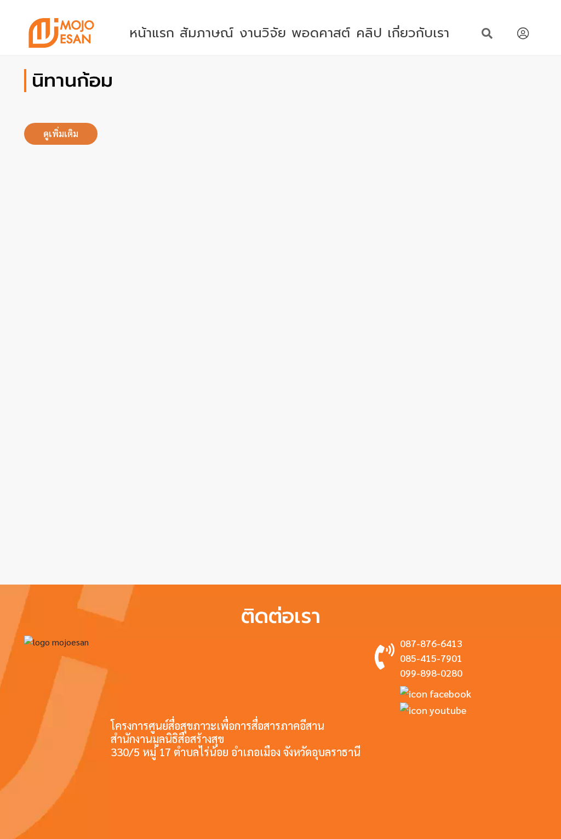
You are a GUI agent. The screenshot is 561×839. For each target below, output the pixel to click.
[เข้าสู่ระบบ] (523, 33)
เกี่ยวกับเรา (418, 33)
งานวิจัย (262, 33)
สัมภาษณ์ (206, 33)
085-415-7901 (431, 657)
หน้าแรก (151, 33)
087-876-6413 (431, 643)
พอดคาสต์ (320, 33)
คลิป (369, 33)
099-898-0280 (431, 672)
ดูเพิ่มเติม (60, 133)
